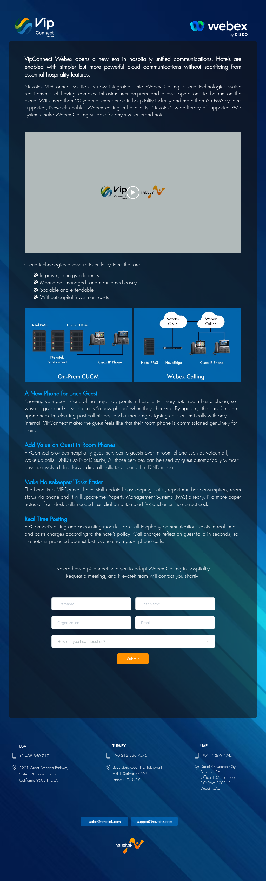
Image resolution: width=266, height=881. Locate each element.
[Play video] (133, 192)
